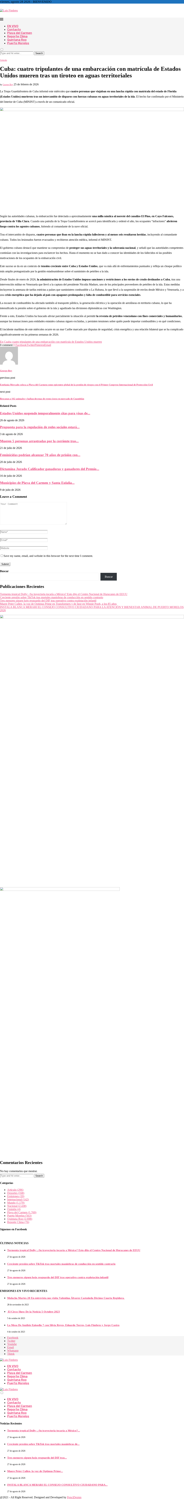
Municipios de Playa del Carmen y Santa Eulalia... (37, 483)
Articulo (15, 1189)
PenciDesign (74, 1497)
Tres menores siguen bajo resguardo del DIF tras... (37, 1457)
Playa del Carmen (19, 33)
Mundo (15, 1202)
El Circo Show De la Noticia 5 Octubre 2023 (33, 1311)
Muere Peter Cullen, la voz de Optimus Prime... (35, 1471)
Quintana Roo (17, 39)
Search (39, 53)
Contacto (14, 29)
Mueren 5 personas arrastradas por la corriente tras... (39, 441)
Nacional (16, 1205)
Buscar (4, 571)
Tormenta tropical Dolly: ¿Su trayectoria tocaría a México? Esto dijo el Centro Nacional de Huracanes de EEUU (63, 594)
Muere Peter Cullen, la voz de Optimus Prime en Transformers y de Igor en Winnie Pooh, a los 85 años (58, 603)
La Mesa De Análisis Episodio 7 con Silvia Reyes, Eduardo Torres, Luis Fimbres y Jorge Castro (63, 1325)
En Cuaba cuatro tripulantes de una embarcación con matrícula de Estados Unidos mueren (51, 341)
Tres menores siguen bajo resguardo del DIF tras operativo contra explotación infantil (48, 600)
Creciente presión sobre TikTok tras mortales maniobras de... (43, 1444)
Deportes (15, 1193)
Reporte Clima (17, 36)
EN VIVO (12, 26)
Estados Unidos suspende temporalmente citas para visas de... (45, 413)
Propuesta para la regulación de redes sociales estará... (40, 427)
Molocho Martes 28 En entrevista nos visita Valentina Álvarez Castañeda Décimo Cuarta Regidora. (66, 1298)
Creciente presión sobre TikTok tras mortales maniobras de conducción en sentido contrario (51, 597)
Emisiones (15, 1196)
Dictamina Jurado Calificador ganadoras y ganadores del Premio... (49, 469)
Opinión (13, 1209)
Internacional (18, 1199)
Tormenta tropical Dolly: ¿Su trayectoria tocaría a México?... (43, 1430)
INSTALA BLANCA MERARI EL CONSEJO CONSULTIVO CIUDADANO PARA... (57, 1484)
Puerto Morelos (18, 43)
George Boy (8, 84)
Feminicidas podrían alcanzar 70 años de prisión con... (40, 455)
